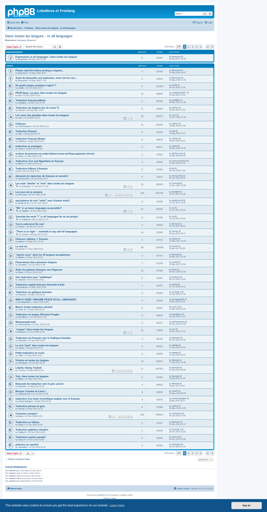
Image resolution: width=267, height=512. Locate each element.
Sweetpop (22, 363)
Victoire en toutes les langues (32, 360)
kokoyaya (21, 40)
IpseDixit (175, 367)
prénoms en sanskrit (27, 444)
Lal (173, 208)
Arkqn (20, 425)
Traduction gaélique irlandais (31, 429)
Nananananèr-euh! (25, 322)
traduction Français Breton (30, 138)
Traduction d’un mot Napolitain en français (39, 161)
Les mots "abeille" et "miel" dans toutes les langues (44, 183)
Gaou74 (21, 439)
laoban (21, 241)
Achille (21, 88)
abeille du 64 (23, 203)
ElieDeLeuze (177, 153)
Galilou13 (22, 432)
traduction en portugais (28, 146)
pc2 (173, 329)
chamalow (22, 447)
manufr (21, 348)
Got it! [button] (246, 505)
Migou (20, 379)
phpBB (100, 495)
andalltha (22, 103)
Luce (174, 115)
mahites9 (26, 219)
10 (119, 195)
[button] (178, 47)
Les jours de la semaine (28, 192)
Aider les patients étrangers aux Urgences (38, 269)
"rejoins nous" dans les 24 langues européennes (42, 254)
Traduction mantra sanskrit (30, 437)
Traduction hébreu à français (31, 168)
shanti (20, 149)
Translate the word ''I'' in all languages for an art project (46, 216)
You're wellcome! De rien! (29, 224)
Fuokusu (176, 277)
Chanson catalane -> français (31, 239)
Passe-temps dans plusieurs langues (36, 262)
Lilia (19, 134)
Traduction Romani (26, 131)
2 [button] (188, 46)
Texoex (25, 234)
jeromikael (22, 287)
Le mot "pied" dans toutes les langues (36, 345)
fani (19, 95)
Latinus (175, 107)
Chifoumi (20, 123)
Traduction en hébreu (27, 422)
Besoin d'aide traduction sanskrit (33, 307)
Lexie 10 (22, 309)
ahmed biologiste (25, 401)
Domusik (22, 294)
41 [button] (208, 46)
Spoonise (22, 340)
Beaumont (31, 40)
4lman (20, 156)
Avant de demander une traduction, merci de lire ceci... (46, 78)
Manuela (175, 224)
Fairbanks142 (24, 394)
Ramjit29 (175, 192)
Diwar (20, 272)
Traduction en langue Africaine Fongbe (37, 314)
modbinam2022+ (179, 93)
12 (127, 195)
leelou (20, 416)
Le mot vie (21, 246)
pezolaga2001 (24, 302)
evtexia (21, 409)
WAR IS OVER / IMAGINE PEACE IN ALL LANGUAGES (45, 299)
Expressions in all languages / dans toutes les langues (46, 56)
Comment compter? (26, 413)
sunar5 (175, 246)
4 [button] (196, 46)
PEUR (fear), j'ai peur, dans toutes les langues (41, 93)
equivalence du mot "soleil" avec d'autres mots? (42, 200)
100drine (22, 141)
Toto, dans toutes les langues (31, 376)
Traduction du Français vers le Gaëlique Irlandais (43, 338)
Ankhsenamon (24, 126)
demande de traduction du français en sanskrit (41, 176)
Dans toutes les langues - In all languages (38, 36)
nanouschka (23, 178)
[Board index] (21, 12)
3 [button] (192, 46)
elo (19, 171)
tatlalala (175, 345)
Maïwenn (22, 332)
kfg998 (25, 211)
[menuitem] (24, 22)
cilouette (21, 280)
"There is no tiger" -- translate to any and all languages (46, 231)
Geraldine (22, 265)
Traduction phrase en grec (30, 406)
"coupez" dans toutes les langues (34, 329)
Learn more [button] (117, 505)
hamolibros (23, 317)
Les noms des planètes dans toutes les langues (42, 115)
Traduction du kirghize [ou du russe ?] (37, 107)
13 (131, 195)
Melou (20, 163)
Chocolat (26, 186)
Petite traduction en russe (29, 353)
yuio (20, 118)
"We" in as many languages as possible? (38, 208)
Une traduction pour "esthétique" (33, 277)
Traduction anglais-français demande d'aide (39, 284)
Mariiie (21, 257)
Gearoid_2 (176, 292)
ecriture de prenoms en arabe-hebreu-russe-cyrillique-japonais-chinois (55, 153)
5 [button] (200, 46)
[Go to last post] (182, 56)
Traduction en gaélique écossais (33, 292)
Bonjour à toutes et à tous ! (30, 391)
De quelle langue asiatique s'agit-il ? (35, 85)
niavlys (21, 226)
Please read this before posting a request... (39, 70)
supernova (176, 413)
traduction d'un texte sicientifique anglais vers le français (47, 398)
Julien (20, 355)
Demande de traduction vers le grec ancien (39, 383)
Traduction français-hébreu (30, 100)
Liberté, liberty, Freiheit (28, 367)
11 (123, 195)
